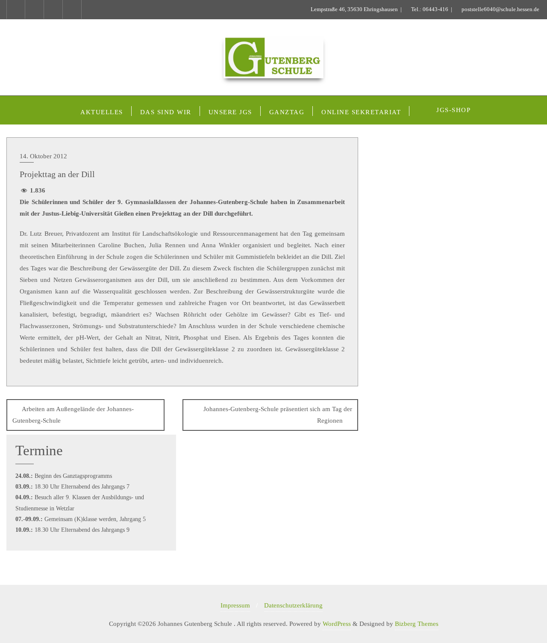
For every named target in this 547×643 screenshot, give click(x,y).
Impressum (235, 605)
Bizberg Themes (416, 623)
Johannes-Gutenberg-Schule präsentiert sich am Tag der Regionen (277, 415)
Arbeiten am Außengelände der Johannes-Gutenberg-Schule (73, 415)
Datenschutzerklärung (293, 605)
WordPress (337, 623)
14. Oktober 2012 (43, 156)
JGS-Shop (453, 110)
